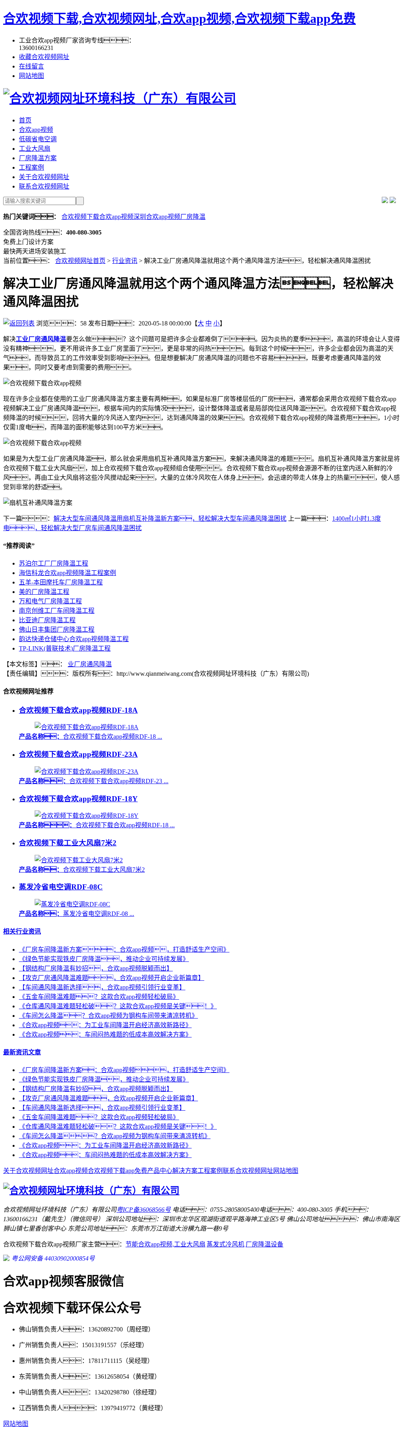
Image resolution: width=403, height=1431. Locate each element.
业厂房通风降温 (90, 664)
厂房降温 (192, 216)
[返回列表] (19, 323)
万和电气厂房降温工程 (50, 601)
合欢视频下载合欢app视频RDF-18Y (78, 799)
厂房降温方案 (38, 158)
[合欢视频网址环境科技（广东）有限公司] (119, 98)
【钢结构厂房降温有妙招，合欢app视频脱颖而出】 (96, 1088)
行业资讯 (124, 260)
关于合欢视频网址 (44, 177)
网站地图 (31, 75)
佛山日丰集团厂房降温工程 (56, 629)
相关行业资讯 (22, 931)
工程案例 (31, 167)
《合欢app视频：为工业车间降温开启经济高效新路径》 (105, 1025)
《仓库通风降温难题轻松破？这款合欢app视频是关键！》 (118, 1006)
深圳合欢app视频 (156, 216)
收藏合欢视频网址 (44, 57)
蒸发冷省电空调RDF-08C (61, 887)
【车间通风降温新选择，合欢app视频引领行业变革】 (102, 1107)
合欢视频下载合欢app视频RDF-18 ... (90, 736)
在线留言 (31, 66)
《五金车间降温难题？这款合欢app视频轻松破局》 (99, 996)
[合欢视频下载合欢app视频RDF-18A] (87, 727)
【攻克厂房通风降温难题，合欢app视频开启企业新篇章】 (111, 977)
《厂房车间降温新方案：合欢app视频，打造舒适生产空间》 (124, 949)
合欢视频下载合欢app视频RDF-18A (78, 710)
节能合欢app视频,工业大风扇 (165, 1244)
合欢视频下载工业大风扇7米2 (67, 843)
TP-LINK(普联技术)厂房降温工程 (65, 648)
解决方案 (185, 1170)
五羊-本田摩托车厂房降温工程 (61, 582)
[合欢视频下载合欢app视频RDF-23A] (87, 771)
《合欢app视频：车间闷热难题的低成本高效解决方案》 (105, 1155)
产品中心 (159, 1170)
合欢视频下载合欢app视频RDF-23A (78, 754)
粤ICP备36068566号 (143, 1209)
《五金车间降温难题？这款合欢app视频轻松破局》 (99, 1117)
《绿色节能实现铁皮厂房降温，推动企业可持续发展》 (104, 1079)
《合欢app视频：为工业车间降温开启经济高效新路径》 (105, 1145)
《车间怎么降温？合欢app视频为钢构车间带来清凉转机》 (115, 1136)
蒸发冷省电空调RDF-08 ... (76, 913)
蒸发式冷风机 (225, 1244)
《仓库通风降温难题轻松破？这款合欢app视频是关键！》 (118, 1126)
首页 (25, 120)
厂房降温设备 (264, 1244)
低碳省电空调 (38, 139)
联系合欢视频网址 (44, 186)
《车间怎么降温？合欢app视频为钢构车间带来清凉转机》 (108, 1015)
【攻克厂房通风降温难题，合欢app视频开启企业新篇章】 (108, 1098)
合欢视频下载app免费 (117, 1170)
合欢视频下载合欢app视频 (97, 216)
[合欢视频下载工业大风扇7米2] (79, 860)
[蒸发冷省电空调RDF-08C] (72, 904)
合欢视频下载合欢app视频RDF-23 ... (93, 781)
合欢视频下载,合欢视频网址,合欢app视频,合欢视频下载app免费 (179, 18)
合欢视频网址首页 (80, 260)
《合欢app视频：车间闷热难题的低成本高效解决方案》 (105, 1034)
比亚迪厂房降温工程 (47, 620)
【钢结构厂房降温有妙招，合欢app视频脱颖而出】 (96, 968)
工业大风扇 (34, 148)
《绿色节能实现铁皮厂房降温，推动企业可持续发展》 (104, 959)
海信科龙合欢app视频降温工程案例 (67, 572)
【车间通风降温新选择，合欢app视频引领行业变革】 (102, 987)
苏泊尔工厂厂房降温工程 (53, 563)
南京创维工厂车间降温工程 (56, 610)
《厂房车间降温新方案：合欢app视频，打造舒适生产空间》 (124, 1070)
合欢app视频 (36, 129)
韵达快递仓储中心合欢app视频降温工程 (74, 639)
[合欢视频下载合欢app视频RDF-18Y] (87, 815)
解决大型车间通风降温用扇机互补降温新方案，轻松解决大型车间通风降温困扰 (170, 518)
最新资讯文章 (22, 1052)
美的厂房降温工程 (44, 591)
